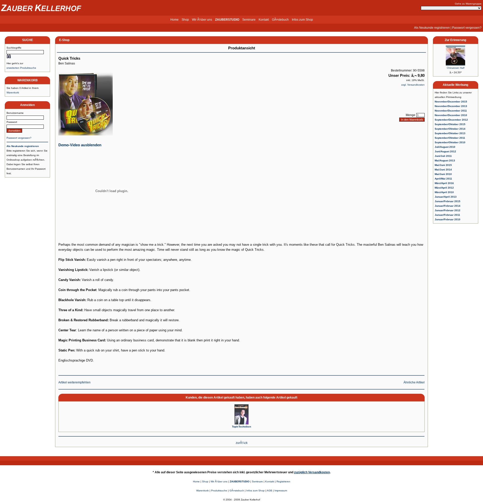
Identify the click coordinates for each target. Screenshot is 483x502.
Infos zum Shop (302, 19)
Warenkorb (13, 92)
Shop (185, 19)
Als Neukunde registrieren (432, 27)
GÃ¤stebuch (280, 19)
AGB (269, 490)
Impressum (280, 490)
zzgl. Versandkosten (413, 84)
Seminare (249, 19)
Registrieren (283, 481)
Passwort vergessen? (466, 27)
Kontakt (264, 19)
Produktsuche (219, 490)
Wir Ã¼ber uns (202, 19)
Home (174, 19)
